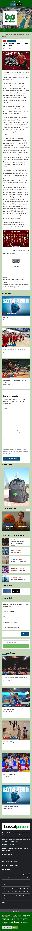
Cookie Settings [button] (7, 927)
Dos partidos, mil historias (18, 570)
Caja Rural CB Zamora (16, 550)
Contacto (16, 911)
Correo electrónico (20, 432)
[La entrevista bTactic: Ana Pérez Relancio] (16, 521)
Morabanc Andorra (11, 313)
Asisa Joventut (10, 376)
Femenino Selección (15, 568)
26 (12, 895)
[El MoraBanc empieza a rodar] (16, 306)
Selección (13, 539)
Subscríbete (16, 646)
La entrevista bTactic (8, 524)
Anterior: (13, 278)
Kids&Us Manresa (11, 344)
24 (4, 895)
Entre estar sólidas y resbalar (18, 561)
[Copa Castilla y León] (5, 551)
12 (12, 888)
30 (27, 895)
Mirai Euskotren (19, 559)
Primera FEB (23, 550)
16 (27, 888)
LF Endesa (13, 559)
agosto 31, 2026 (7, 320)
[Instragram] (14, 4)
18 (8, 892)
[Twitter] (17, 4)
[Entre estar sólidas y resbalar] (5, 560)
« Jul (3, 902)
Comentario (7, 408)
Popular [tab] (14, 535)
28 (20, 895)
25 (8, 895)
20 (16, 892)
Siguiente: (15, 285)
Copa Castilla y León (16, 552)
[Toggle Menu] (4, 30)
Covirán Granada (11, 41)
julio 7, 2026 (6, 528)
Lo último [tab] (6, 535)
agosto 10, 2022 (7, 48)
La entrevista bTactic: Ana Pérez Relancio (16, 526)
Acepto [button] (15, 927)
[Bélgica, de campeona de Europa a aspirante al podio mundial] (5, 542)
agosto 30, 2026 (7, 353)
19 (12, 892)
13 (16, 888)
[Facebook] (11, 4)
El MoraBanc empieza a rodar (11, 318)
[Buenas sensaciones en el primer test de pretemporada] (16, 337)
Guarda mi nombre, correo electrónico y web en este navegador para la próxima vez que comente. (15, 451)
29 (24, 895)
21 (20, 892)
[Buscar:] (12, 634)
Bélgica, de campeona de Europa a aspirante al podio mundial (18, 543)
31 (4, 899)
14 (20, 888)
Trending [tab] (22, 535)
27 (16, 895)
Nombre (5, 431)
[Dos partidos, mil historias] (5, 569)
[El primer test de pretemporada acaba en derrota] (16, 368)
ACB (4, 41)
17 (4, 892)
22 (24, 892)
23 (27, 892)
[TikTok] (20, 4)
